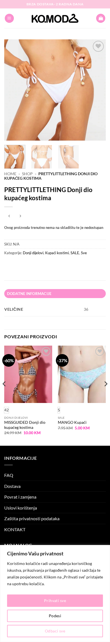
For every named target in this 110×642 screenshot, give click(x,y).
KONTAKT (14, 529)
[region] (55, 593)
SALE (75, 253)
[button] (9, 18)
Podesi (55, 615)
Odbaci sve (55, 631)
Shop (27, 174)
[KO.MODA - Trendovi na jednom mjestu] (55, 18)
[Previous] (13, 90)
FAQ (8, 475)
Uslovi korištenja (20, 507)
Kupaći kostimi (57, 253)
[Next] (97, 90)
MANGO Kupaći (72, 422)
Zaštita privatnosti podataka (32, 518)
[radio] (59, 410)
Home (10, 174)
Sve (84, 253)
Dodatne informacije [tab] (29, 293)
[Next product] (9, 216)
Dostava (12, 486)
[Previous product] (20, 216)
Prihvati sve (55, 600)
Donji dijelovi (33, 253)
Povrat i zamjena (20, 496)
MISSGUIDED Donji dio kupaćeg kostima (24, 425)
